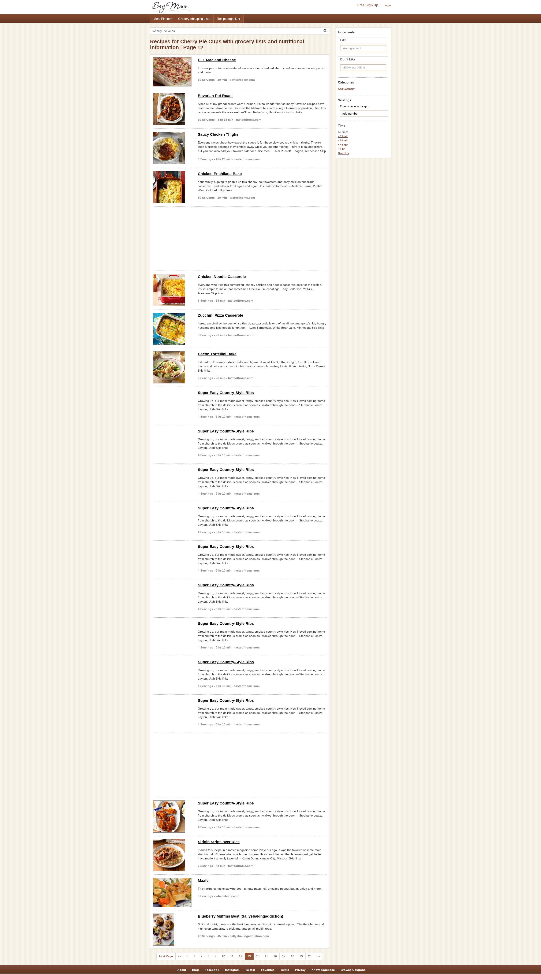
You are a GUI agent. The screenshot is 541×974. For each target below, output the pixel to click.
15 (266, 956)
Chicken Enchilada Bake (220, 174)
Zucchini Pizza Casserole (220, 315)
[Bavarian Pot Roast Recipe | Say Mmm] (172, 109)
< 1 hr (341, 149)
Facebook (212, 969)
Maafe (203, 880)
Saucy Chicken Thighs (218, 134)
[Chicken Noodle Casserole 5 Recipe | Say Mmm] (172, 290)
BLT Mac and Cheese (217, 60)
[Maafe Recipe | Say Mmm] (172, 892)
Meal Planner (162, 19)
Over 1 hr (343, 153)
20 (309, 956)
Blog (195, 969)
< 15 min (343, 136)
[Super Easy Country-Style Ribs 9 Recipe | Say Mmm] (172, 816)
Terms (284, 969)
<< (180, 956)
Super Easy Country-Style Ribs (226, 393)
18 (292, 956)
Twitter (250, 969)
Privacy (300, 969)
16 (275, 956)
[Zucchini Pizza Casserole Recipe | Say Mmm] (172, 329)
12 (240, 956)
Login (387, 5)
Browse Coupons (353, 969)
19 (301, 956)
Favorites (268, 969)
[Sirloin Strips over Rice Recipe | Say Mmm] (172, 855)
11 (232, 956)
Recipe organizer (228, 19)
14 (258, 956)
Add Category (346, 89)
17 (284, 956)
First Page (166, 956)
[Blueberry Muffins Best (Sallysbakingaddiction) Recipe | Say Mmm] (172, 930)
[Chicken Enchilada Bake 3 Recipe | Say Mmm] (172, 187)
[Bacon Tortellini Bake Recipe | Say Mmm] (172, 367)
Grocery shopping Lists (194, 19)
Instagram (232, 969)
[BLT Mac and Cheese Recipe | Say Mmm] (172, 71)
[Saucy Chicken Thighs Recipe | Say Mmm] (172, 148)
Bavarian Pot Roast (215, 96)
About (181, 969)
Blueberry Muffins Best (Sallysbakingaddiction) (240, 916)
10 (223, 956)
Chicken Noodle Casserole (222, 277)
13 (249, 956)
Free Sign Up (367, 5)
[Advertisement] (240, 237)
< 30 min (343, 140)
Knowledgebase (323, 969)
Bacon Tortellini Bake (217, 354)
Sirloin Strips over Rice (219, 842)
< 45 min (343, 144)
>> (318, 956)
